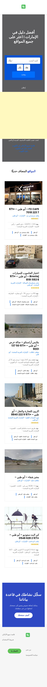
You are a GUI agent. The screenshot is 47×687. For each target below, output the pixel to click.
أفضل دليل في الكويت (23, 148)
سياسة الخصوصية (32, 655)
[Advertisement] (23, 115)
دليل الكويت (23, 151)
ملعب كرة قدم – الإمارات (31, 563)
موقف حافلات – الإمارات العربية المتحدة (27, 373)
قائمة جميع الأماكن (8, 634)
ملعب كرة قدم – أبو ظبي (22, 560)
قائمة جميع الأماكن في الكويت (23, 146)
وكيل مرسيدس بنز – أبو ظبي (21, 232)
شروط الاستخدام (8, 640)
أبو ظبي (35, 232)
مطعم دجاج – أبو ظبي (23, 494)
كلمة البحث (10, 61)
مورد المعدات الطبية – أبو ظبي (21, 436)
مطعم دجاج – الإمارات (31, 497)
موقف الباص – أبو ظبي (23, 370)
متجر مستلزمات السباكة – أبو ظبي (20, 302)
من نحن (28, 650)
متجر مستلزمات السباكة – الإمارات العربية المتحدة (24, 304)
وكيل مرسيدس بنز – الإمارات (30, 235)
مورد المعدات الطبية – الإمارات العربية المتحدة (25, 439)
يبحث (23, 74)
